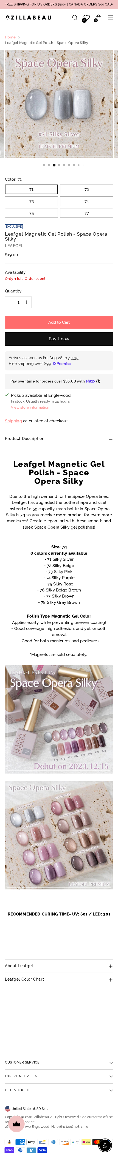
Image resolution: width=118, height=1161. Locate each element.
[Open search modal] (74, 17)
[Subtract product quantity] (10, 302)
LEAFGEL (14, 245)
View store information (30, 407)
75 (31, 213)
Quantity (13, 291)
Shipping (13, 420)
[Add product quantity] (27, 302)
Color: (13, 179)
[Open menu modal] (110, 17)
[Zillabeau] (28, 17)
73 (31, 201)
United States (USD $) (28, 1109)
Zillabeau (41, 1117)
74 (87, 201)
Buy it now (59, 338)
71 (31, 189)
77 (87, 213)
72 (87, 189)
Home (10, 37)
